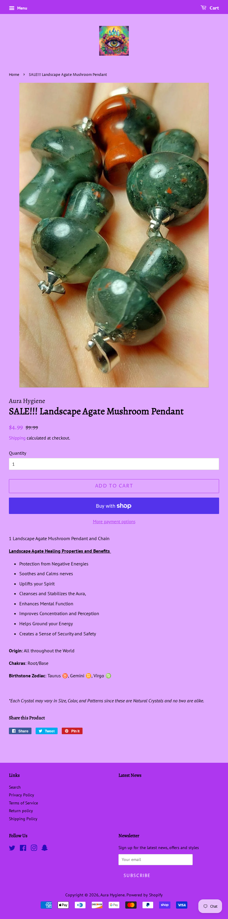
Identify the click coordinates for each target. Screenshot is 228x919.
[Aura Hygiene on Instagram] (34, 849)
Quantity (17, 453)
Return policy (21, 810)
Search (15, 787)
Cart (214, 8)
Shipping (17, 438)
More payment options (114, 521)
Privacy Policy (21, 795)
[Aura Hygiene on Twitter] (12, 849)
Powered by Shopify (144, 895)
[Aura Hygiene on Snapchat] (44, 849)
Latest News (129, 775)
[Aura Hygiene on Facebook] (23, 849)
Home (14, 74)
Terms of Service (23, 803)
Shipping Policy (23, 818)
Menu (21, 8)
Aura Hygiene (112, 895)
